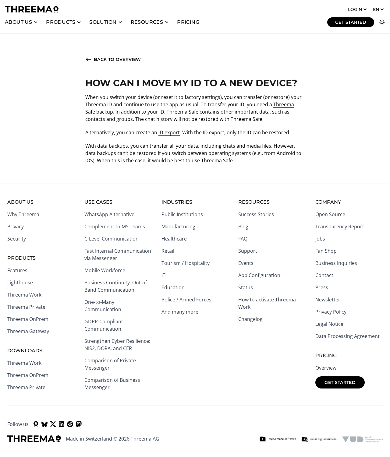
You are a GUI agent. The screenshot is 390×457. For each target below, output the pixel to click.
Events (246, 263)
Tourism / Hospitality (185, 263)
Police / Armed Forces (186, 299)
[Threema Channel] (36, 424)
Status (245, 287)
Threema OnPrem (27, 319)
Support (247, 251)
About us (18, 22)
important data (252, 111)
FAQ (242, 238)
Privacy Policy (330, 311)
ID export (169, 132)
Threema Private (26, 307)
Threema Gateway (28, 331)
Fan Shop (326, 251)
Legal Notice (329, 324)
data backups (112, 145)
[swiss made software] (277, 439)
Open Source (330, 214)
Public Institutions (182, 214)
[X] (53, 424)
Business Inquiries (336, 263)
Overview (325, 367)
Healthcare (174, 238)
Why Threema (23, 214)
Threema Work (24, 294)
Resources (147, 22)
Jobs (320, 238)
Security (16, 238)
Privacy (15, 226)
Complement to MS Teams (114, 226)
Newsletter (327, 299)
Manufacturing (178, 226)
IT (163, 275)
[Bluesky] (44, 424)
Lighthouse (20, 282)
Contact (324, 275)
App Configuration (259, 275)
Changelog (250, 319)
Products (60, 22)
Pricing (188, 22)
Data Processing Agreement (347, 336)
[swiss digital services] (319, 439)
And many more (179, 311)
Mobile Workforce (104, 270)
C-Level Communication (111, 238)
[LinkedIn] (61, 424)
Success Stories (256, 214)
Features (17, 270)
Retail (167, 251)
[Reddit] (70, 424)
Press (321, 287)
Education (173, 287)
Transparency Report (339, 226)
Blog (243, 226)
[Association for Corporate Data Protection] (362, 439)
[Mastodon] (78, 424)
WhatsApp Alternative (109, 214)
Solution (102, 22)
